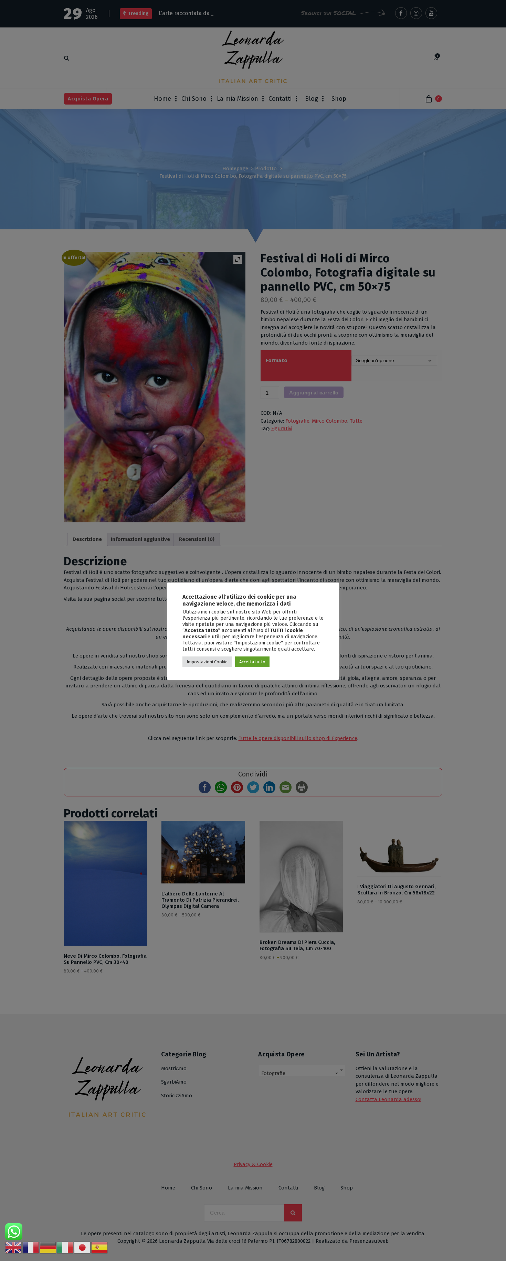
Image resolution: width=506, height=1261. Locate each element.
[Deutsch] (48, 1247)
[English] (13, 1247)
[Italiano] (65, 1247)
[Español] (99, 1247)
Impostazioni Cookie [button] (207, 661)
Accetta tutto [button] (252, 661)
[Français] (31, 1247)
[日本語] (82, 1247)
